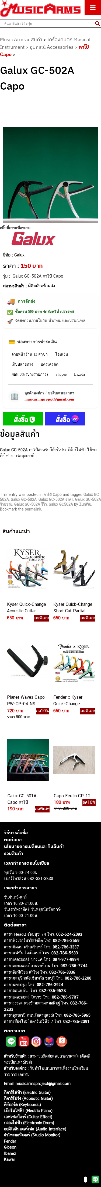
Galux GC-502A (24, 499)
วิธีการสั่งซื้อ (16, 832)
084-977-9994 (66, 959)
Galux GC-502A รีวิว (30, 504)
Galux (19, 255)
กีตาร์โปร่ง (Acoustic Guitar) (28, 1098)
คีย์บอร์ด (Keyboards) (22, 1104)
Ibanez (10, 1153)
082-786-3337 (66, 947)
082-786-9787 (65, 997)
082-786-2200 (78, 978)
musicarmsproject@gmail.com (49, 399)
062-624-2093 (69, 934)
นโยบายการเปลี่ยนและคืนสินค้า (34, 846)
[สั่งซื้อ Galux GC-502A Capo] (23, 420)
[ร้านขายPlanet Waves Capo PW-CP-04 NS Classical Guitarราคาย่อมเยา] (27, 661)
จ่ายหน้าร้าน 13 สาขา (30, 354)
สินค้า (36, 39)
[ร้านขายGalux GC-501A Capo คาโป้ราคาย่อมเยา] (27, 760)
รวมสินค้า (13, 853)
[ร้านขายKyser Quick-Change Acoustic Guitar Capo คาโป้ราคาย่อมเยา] (27, 568)
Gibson (10, 1147)
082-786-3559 (66, 940)
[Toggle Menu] (93, 7)
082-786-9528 (52, 990)
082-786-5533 (64, 953)
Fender (10, 1141)
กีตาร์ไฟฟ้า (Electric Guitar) (27, 1092)
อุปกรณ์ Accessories (52, 47)
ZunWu (85, 504)
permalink (33, 509)
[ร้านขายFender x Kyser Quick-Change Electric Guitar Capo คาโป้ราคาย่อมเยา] (73, 661)
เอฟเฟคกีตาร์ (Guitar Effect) (28, 1116)
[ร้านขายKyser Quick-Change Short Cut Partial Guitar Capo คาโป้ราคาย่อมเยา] (73, 568)
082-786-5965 (77, 1015)
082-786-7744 (74, 965)
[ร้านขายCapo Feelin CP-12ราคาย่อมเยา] (74, 760)
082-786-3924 (50, 984)
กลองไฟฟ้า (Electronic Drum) (29, 1122)
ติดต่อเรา (13, 840)
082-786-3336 (62, 972)
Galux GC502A (61, 504)
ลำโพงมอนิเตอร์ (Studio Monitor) (32, 1135)
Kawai (9, 1159)
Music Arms (13, 39)
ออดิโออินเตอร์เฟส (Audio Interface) (35, 1129)
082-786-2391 (76, 1021)
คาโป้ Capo (53, 494)
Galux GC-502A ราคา (56, 499)
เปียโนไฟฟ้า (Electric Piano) (28, 1110)
